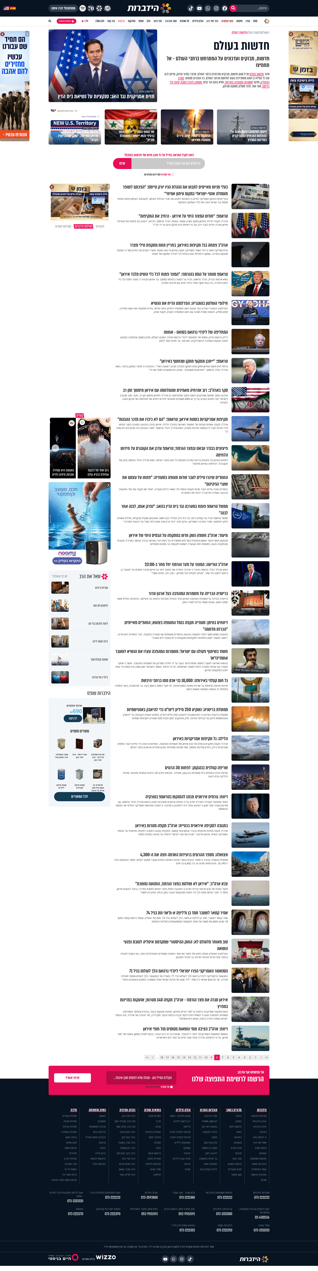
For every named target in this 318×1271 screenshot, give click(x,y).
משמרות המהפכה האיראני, (239, 82)
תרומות (121, 21)
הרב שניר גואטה (126, 1142)
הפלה (103, 1148)
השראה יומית (210, 1164)
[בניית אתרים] (106, 1259)
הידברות (262, 1110)
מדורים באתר (234, 1110)
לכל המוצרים (79, 796)
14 (183, 1057)
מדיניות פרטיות (258, 1116)
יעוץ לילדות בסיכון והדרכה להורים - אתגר (66, 1194)
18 (161, 1057)
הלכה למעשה (210, 1132)
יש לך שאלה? (60, 576)
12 (194, 1057)
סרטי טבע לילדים (181, 1158)
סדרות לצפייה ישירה (180, 1137)
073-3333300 (224, 1214)
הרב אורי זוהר (128, 1158)
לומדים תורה (154, 1116)
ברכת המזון (71, 1137)
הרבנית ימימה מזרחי (95, 1137)
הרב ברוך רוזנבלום (126, 1153)
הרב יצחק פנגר (127, 1132)
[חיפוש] (233, 8)
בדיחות (186, 1126)
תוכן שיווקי (237, 1174)
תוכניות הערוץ (208, 1110)
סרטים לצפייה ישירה (179, 1132)
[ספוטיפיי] (82, 8)
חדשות (239, 21)
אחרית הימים (154, 1158)
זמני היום (158, 21)
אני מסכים (157, 175)
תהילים (73, 1153)
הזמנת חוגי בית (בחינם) (108, 1209)
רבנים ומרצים (127, 1110)
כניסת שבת (260, 1148)
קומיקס (186, 1148)
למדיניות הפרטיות (152, 175)
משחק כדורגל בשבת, (191, 82)
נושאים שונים (152, 1110)
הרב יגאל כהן (128, 1137)
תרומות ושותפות (258, 1158)
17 (167, 1057)
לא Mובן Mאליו (209, 1121)
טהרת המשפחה (97, 1126)
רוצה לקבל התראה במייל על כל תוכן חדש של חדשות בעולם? (159, 154)
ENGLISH (100, 21)
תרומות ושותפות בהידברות (219, 1192)
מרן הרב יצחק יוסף (125, 1126)
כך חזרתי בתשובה (208, 1158)
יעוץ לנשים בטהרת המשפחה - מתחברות (253, 1210)
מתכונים (102, 1121)
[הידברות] (149, 8)
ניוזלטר (262, 1132)
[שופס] (99, 8)
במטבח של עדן (209, 1126)
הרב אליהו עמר (127, 1174)
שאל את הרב (171, 21)
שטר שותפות (227, 21)
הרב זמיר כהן (212, 21)
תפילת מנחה (70, 1121)
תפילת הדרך (70, 1158)
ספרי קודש (155, 1169)
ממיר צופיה (263, 1225)
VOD (255, 21)
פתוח (214, 1137)
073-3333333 (261, 1230)
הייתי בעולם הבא (208, 1169)
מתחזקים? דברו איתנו (63, 8)
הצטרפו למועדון (65, 21)
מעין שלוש (71, 1142)
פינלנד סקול (155, 1137)
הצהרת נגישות (258, 1174)
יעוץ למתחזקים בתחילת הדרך (105, 1192)
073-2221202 (187, 1230)
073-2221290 (112, 1214)
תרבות (238, 1153)
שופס (141, 21)
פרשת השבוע (235, 1164)
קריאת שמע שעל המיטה (64, 1180)
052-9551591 (187, 1214)
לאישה (102, 1116)
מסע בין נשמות (209, 1148)
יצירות (187, 1164)
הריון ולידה (100, 1153)
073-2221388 (187, 1197)
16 (172, 1057)
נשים (239, 1132)
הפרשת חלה (99, 1164)
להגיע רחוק (211, 1153)
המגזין (239, 1121)
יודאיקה (157, 1174)
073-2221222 (261, 1197)
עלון (149, 21)
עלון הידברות (259, 1126)
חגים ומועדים (235, 1169)
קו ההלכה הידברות (222, 1209)
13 (189, 1057)
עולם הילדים (198, 21)
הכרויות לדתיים (153, 1164)
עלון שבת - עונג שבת (184, 1192)
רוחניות (238, 1137)
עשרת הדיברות (153, 1132)
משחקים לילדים (182, 1142)
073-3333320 (75, 1201)
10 (205, 1057)
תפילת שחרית (69, 1116)
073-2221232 (112, 1197)
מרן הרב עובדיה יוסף (124, 1121)
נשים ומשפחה (97, 1110)
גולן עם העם (210, 1142)
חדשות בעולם (257, 74)
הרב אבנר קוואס (127, 1169)
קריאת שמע (71, 1148)
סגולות (157, 1142)
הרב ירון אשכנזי (127, 1148)
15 (178, 1057)
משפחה (238, 1142)
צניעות (102, 1142)
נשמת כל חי (71, 1169)
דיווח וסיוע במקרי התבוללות (144, 1209)
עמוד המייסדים (259, 1169)
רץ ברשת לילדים (182, 1121)
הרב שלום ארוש (127, 1164)
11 (200, 1057)
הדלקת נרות (99, 1132)
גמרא (158, 1126)
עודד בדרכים (210, 1116)
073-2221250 (224, 1230)
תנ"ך (158, 1121)
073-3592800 (149, 1197)
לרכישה (73, 718)
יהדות (239, 1116)
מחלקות (131, 21)
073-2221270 (75, 1214)
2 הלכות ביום (259, 1137)
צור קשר (111, 21)
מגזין (248, 21)
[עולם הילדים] (107, 8)
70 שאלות (184, 21)
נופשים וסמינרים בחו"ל (183, 1225)
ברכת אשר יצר (69, 1174)
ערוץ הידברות (259, 1121)
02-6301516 (262, 1217)
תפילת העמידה (69, 1132)
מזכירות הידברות (261, 1192)
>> (147, 1057)
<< (266, 1057)
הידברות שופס (259, 1164)
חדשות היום (235, 1126)
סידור (73, 1110)
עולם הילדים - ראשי (180, 1116)
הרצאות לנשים (98, 1158)
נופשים (262, 1153)
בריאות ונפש (154, 1153)
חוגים (187, 1169)
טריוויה (187, 1153)
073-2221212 (224, 1197)
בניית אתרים (88, 1259)
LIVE (86, 21)
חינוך (158, 1148)
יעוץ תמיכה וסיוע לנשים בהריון (179, 1209)
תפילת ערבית (70, 1126)
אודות (263, 1180)
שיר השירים (71, 1164)
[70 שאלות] (91, 8)
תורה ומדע (236, 1148)
